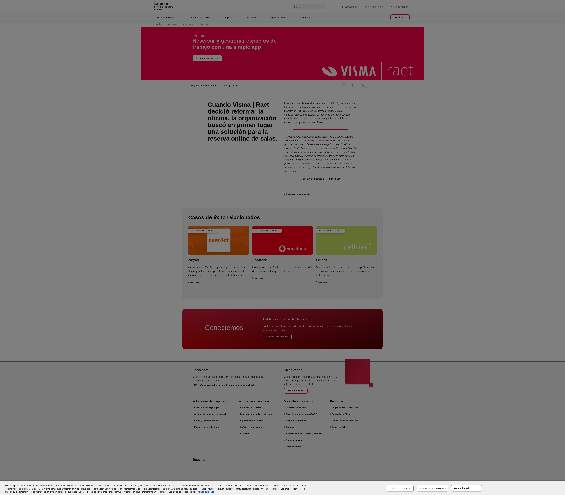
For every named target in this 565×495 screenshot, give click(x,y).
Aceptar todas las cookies (466, 488)
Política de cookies (206, 492)
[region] (282, 488)
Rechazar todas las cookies (432, 488)
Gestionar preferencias (399, 488)
